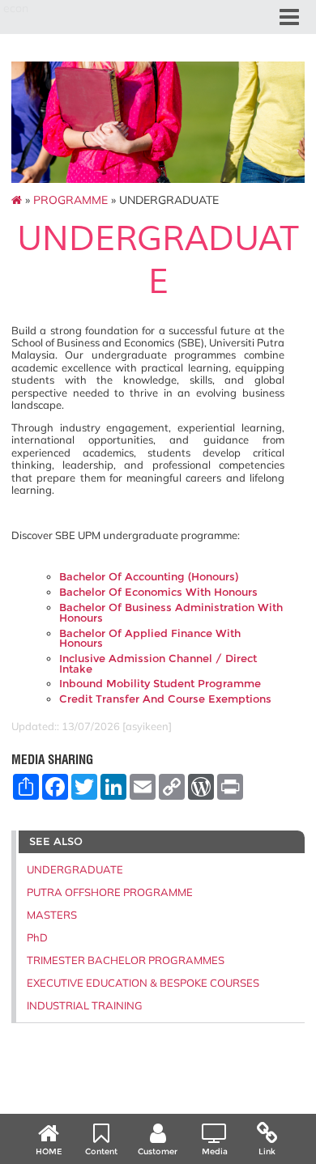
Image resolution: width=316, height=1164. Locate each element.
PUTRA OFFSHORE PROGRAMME (110, 892)
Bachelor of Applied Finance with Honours (150, 638)
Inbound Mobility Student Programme (160, 684)
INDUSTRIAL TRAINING (85, 1005)
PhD (37, 937)
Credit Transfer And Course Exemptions (165, 699)
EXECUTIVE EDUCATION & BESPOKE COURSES (143, 982)
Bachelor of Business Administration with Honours (171, 612)
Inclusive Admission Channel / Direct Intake (158, 663)
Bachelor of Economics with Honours (158, 592)
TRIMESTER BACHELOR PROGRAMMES (125, 960)
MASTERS (52, 914)
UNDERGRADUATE (75, 869)
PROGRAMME (70, 200)
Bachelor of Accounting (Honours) (148, 577)
